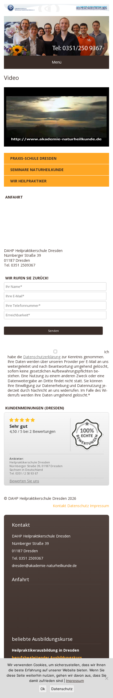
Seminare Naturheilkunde (37, 169)
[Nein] (106, 678)
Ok (42, 689)
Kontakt (59, 505)
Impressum (99, 505)
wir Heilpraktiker (28, 180)
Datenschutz (78, 505)
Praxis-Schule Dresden (33, 158)
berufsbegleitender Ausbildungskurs (47, 657)
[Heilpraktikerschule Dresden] (56, 10)
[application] (56, 117)
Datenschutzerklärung (41, 356)
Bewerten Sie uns (24, 480)
